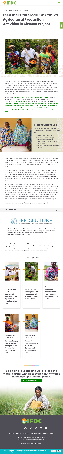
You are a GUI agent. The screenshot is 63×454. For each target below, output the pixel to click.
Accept (53, 450)
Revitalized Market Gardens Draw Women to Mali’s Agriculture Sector (51, 294)
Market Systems (30, 250)
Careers (18, 433)
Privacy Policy (38, 443)
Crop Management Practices (30, 248)
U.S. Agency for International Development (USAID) (31, 97)
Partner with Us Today (30, 380)
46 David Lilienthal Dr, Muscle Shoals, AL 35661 (31, 437)
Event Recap (9, 284)
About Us (11, 433)
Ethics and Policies (35, 433)
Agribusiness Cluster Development (19, 246)
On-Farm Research (42, 250)
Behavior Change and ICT (13, 248)
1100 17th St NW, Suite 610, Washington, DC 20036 (31, 439)
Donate (52, 433)
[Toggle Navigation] (59, 2)
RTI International (21, 101)
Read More (59, 451)
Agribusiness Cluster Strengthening (42, 246)
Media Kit (45, 433)
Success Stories (30, 284)
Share (61, 25)
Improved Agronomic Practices (14, 250)
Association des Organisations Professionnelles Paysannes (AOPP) (27, 103)
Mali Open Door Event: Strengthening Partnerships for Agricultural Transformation (11, 295)
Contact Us (25, 433)
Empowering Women (46, 248)
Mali (20, 10)
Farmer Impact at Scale (10, 10)
